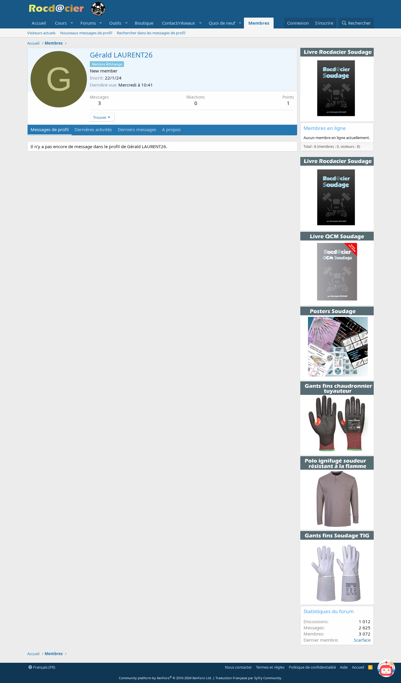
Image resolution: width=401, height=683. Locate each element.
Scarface (362, 640)
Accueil (39, 23)
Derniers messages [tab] (137, 129)
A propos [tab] (171, 129)
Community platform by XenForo (165, 678)
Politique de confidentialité (312, 667)
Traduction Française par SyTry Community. (248, 678)
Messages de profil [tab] (50, 129)
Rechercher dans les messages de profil (151, 32)
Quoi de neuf (222, 23)
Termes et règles (270, 667)
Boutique (144, 23)
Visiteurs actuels (41, 32)
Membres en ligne (325, 128)
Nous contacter (238, 667)
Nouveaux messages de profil (86, 32)
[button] (63, 23)
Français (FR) (43, 667)
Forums (88, 23)
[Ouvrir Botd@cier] (386, 668)
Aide (344, 667)
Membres (258, 23)
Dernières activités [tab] (93, 129)
